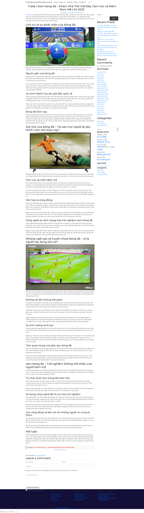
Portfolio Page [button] (55, 496)
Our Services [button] (55, 494)
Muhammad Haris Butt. (62, 508)
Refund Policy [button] (79, 496)
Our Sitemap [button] (78, 500)
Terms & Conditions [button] (80, 498)
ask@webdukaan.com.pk (106, 498)
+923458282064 (103, 500)
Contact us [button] (54, 500)
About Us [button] (54, 498)
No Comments (79, 13)
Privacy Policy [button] (79, 494)
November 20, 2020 (67, 13)
